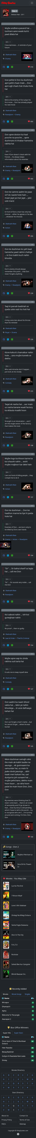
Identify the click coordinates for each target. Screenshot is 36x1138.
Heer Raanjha (7, 1048)
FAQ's (4, 1124)
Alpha (4, 1011)
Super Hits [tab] (7, 1033)
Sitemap (23, 1124)
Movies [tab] (5, 994)
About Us (5, 1116)
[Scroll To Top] (18, 1134)
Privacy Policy (7, 1120)
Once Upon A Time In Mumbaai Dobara (14, 1042)
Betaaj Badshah (8, 1052)
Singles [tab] (27, 994)
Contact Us (24, 1116)
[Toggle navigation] (32, 3)
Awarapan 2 (6, 1019)
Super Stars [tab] (18, 1033)
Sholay (4, 1060)
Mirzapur (5, 1002)
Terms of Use (25, 1120)
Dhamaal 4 (6, 1006)
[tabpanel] (18, 1008)
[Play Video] (27, 56)
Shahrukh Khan (11, 54)
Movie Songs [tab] (16, 994)
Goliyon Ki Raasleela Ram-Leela (13, 1056)
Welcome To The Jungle (11, 1015)
